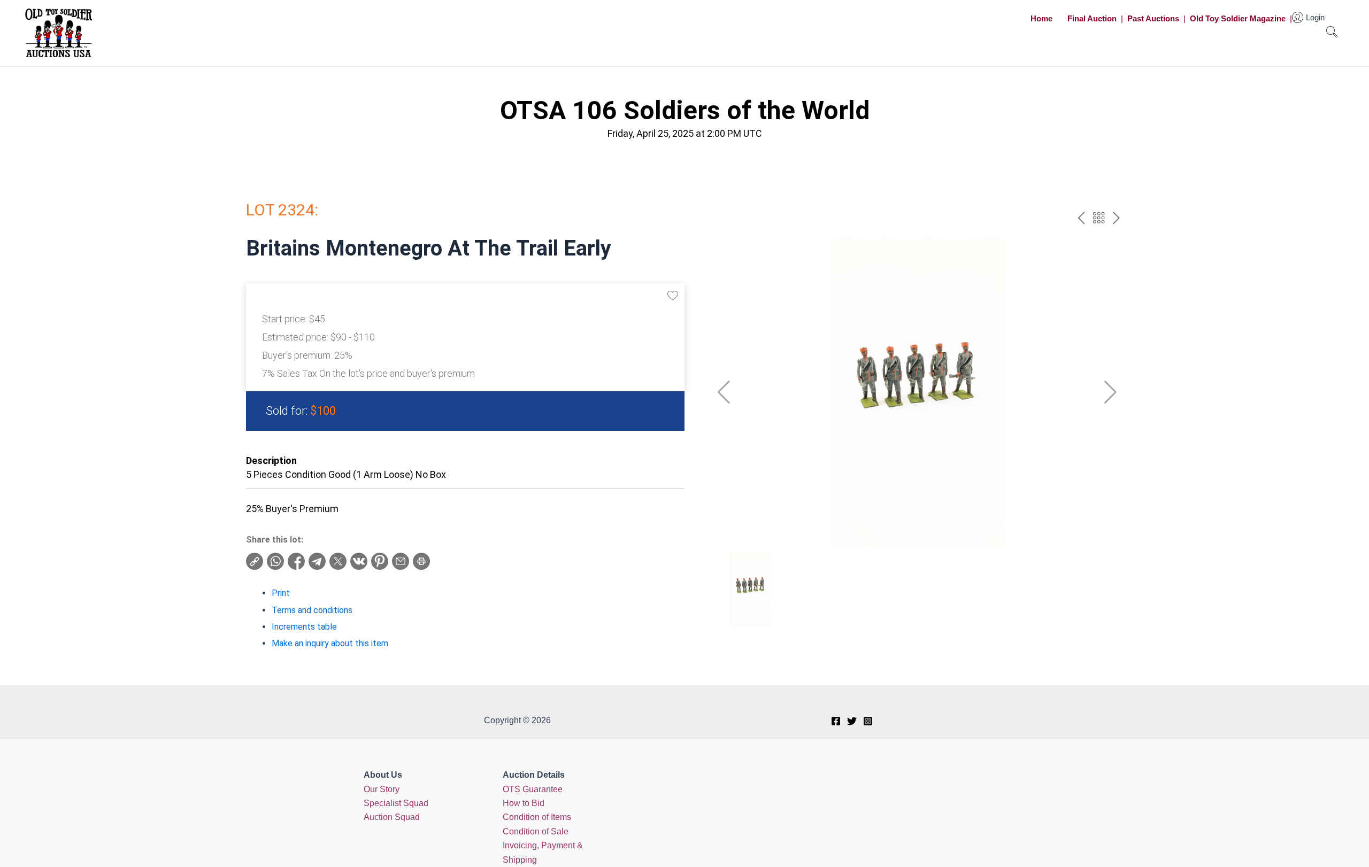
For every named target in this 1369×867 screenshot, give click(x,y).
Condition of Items (537, 817)
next (1116, 218)
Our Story (381, 789)
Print (281, 593)
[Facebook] (836, 721)
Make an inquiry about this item (330, 643)
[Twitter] (852, 721)
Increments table (304, 627)
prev (1081, 218)
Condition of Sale (535, 831)
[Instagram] (868, 721)
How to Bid (523, 803)
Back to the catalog (1098, 218)
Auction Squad (392, 817)
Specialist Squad (396, 803)
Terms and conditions (312, 610)
